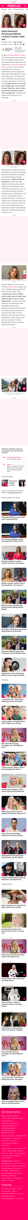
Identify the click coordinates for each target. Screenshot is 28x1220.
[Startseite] (14, 6)
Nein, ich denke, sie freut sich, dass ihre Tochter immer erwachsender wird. (15, 469)
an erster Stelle (12, 287)
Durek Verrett (15, 65)
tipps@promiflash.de (14, 493)
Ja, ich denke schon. (14, 459)
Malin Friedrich (18, 42)
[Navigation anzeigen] (2, 6)
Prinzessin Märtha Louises (16, 55)
